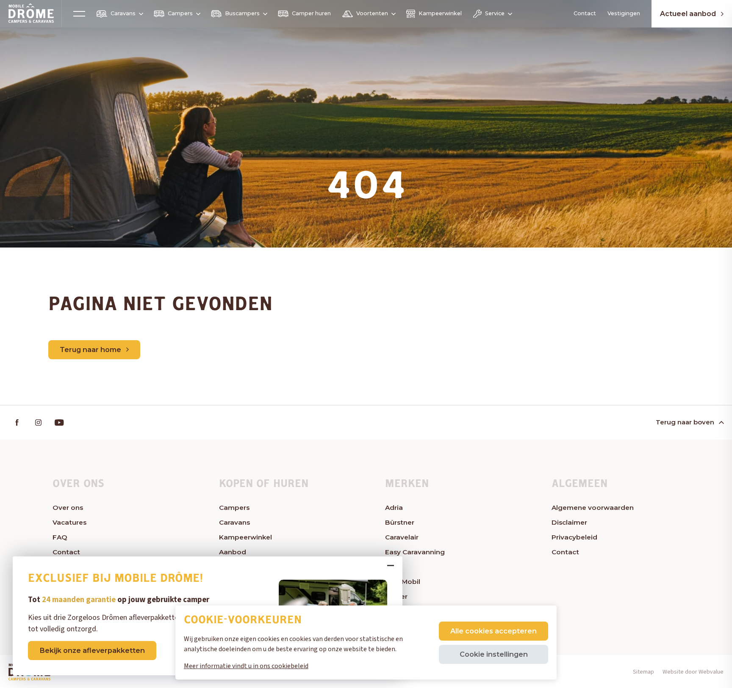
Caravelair (402, 537)
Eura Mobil (402, 582)
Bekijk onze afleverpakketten (92, 650)
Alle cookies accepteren (493, 631)
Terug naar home (90, 349)
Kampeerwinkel (440, 13)
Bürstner (399, 522)
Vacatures (69, 522)
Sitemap (643, 672)
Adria (394, 508)
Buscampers (242, 13)
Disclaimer (569, 522)
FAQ (60, 537)
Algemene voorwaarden (593, 508)
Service (495, 13)
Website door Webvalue (693, 672)
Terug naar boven (685, 422)
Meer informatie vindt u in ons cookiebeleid (246, 666)
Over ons (68, 508)
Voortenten (372, 13)
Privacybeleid (574, 537)
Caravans (123, 13)
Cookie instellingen (494, 654)
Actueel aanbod (688, 14)
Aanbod (232, 552)
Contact (585, 13)
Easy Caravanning (415, 552)
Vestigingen (623, 13)
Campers (180, 13)
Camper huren (311, 13)
